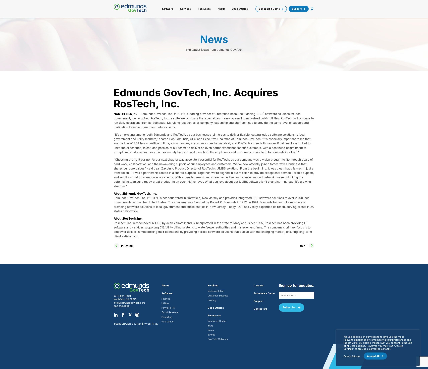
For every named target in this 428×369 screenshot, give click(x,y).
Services (185, 8)
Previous (127, 246)
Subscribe (288, 307)
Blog (210, 325)
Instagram (137, 315)
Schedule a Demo (269, 8)
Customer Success (218, 295)
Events (211, 334)
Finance (166, 298)
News (211, 330)
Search (312, 9)
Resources (204, 8)
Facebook (123, 315)
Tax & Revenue (170, 312)
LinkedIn (116, 315)
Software (167, 8)
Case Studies (240, 8)
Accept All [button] (373, 356)
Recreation (168, 321)
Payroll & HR (168, 307)
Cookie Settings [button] (352, 356)
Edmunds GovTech (131, 8)
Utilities (165, 303)
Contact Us (260, 308)
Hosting (212, 300)
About (221, 8)
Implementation (216, 291)
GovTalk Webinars (218, 339)
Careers (258, 285)
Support (297, 8)
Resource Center (217, 321)
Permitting (167, 317)
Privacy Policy (151, 323)
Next (303, 245)
